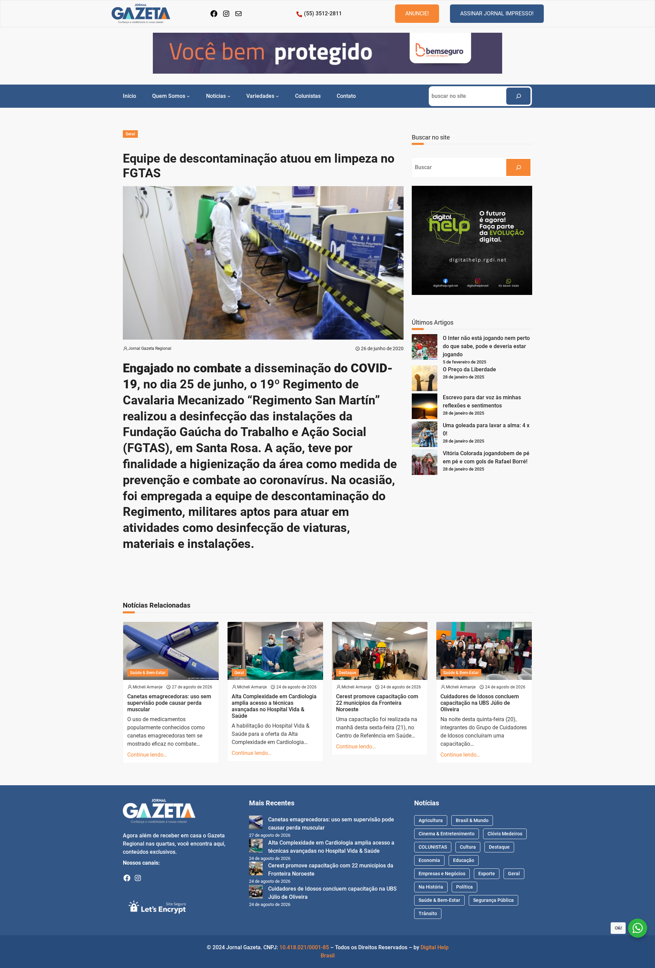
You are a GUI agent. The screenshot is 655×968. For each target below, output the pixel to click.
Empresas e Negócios (442, 873)
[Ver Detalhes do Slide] (327, 53)
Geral (130, 134)
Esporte (486, 873)
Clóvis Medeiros (504, 833)
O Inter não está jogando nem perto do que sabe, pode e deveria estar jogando (486, 346)
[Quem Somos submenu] (188, 96)
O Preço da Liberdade (469, 369)
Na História (431, 887)
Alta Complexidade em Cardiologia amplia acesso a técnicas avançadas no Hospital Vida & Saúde (274, 706)
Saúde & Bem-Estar (147, 672)
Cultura (468, 847)
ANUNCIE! (417, 13)
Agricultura (431, 820)
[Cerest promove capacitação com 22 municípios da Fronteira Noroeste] (256, 870)
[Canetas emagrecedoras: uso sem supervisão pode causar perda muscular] (256, 824)
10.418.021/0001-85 (304, 947)
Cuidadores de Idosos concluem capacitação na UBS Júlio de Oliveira (479, 703)
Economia (429, 860)
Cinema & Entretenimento (447, 833)
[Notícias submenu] (229, 96)
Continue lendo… (147, 754)
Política (464, 887)
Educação (463, 860)
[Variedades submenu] (277, 96)
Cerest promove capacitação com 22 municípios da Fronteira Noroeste (377, 703)
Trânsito (428, 913)
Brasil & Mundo (472, 820)
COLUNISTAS (433, 847)
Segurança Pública (493, 900)
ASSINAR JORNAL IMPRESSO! (497, 13)
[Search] (518, 96)
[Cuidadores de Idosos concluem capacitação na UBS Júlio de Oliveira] (256, 893)
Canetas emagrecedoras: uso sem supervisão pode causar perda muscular (169, 703)
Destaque (347, 672)
